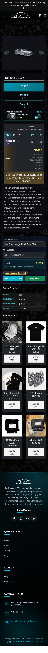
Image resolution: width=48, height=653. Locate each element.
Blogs (6, 555)
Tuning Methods (11, 239)
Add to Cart (16, 278)
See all (39, 112)
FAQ (6, 576)
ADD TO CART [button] (12, 358)
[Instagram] (20, 518)
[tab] (24, 87)
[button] (40, 15)
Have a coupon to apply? (15, 273)
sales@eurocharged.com (23, 621)
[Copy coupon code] (24, 8)
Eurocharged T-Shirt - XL (36, 347)
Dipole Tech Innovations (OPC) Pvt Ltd (25, 641)
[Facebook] (14, 518)
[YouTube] (27, 518)
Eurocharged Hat (22, 114)
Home (6, 540)
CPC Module (36, 440)
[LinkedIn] (34, 518)
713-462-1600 (17, 612)
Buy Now (34, 278)
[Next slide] (41, 52)
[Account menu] (45, 15)
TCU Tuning (36, 393)
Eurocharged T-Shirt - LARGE (12, 394)
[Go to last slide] (6, 52)
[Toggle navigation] (4, 16)
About (7, 545)
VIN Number (8, 250)
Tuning (7, 550)
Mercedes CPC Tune (12, 441)
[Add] (36, 117)
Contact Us (9, 581)
